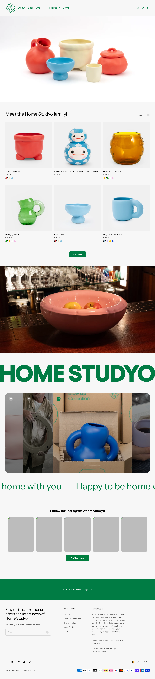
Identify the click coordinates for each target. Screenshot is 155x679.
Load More (77, 254)
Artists (40, 7)
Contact (67, 7)
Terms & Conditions (72, 619)
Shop (31, 7)
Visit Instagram (77, 558)
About (21, 7)
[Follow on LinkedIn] (30, 662)
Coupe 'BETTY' (60, 234)
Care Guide (69, 627)
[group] (77, 59)
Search (67, 614)
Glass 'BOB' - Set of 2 (112, 171)
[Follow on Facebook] (7, 662)
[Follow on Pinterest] (18, 662)
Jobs (66, 631)
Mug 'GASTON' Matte (112, 234)
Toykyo (104, 652)
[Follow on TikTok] (24, 662)
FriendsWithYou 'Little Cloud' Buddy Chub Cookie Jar (76, 171)
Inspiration (54, 7)
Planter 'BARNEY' (12, 171)
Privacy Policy (70, 623)
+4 (116, 241)
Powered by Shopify (29, 670)
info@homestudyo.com (82, 589)
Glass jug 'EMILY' (12, 234)
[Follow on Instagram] (12, 662)
